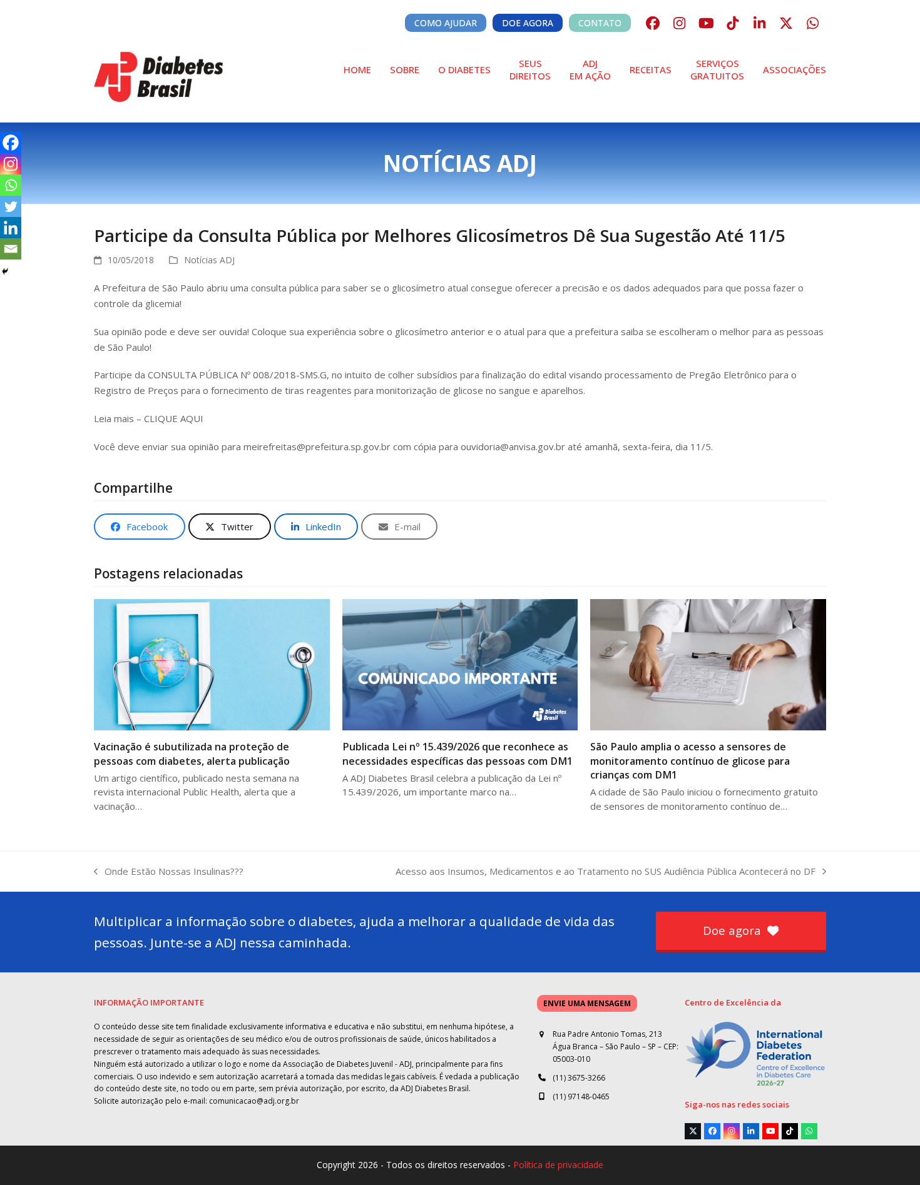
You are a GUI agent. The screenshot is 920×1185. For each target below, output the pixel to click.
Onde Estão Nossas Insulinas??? (168, 872)
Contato (599, 23)
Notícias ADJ (209, 260)
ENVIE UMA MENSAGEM (587, 1003)
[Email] (10, 249)
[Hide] (5, 271)
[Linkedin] (10, 227)
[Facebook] (10, 142)
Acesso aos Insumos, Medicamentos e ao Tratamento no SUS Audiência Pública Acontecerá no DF (605, 872)
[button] (139, 526)
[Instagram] (10, 163)
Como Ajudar (445, 23)
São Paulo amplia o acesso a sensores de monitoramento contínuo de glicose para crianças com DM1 (690, 760)
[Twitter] (10, 206)
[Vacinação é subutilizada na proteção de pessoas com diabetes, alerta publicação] (212, 663)
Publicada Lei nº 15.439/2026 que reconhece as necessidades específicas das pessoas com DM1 (457, 753)
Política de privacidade (558, 1165)
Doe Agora (527, 23)
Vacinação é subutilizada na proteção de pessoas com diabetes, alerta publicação (192, 753)
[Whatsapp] (10, 185)
